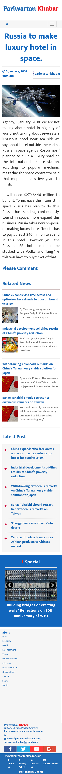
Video (5, 654)
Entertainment (9, 650)
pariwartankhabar (47, 73)
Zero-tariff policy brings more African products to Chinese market (32, 542)
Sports (5, 681)
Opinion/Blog (8, 672)
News (4, 636)
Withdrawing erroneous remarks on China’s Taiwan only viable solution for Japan (34, 490)
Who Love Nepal (9, 659)
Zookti (39, 772)
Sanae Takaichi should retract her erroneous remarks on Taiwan (32, 509)
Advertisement (50, 763)
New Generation (9, 667)
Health (5, 645)
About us (11, 765)
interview (6, 663)
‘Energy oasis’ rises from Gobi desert (32, 525)
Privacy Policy (22, 765)
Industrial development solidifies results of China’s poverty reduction (34, 472)
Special (32, 562)
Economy (6, 641)
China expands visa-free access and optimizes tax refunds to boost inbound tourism (32, 453)
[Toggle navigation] (52, 24)
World (5, 685)
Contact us (34, 765)
